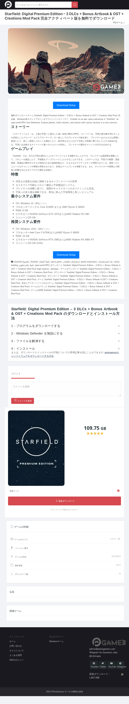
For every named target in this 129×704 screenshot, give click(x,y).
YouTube (112, 667)
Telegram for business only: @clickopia (103, 654)
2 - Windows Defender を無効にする (37, 333)
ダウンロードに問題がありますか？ (64, 509)
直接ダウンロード (66, 501)
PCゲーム (118, 22)
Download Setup (66, 105)
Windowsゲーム (56, 641)
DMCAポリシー (16, 660)
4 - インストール (23, 348)
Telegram (121, 667)
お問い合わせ (15, 646)
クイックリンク (16, 637)
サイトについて (16, 651)
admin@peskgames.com (102, 649)
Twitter (103, 667)
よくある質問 (15, 655)
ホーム (12, 641)
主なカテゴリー (56, 637)
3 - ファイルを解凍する (28, 341)
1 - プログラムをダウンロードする (35, 326)
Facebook (96, 667)
